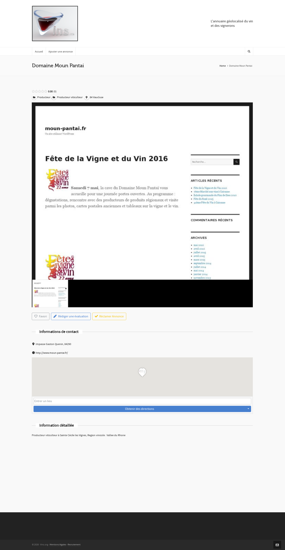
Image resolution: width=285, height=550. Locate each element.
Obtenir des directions (139, 409)
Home (222, 65)
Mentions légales (58, 544)
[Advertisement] (142, 469)
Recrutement (74, 544)
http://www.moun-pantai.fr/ (52, 353)
